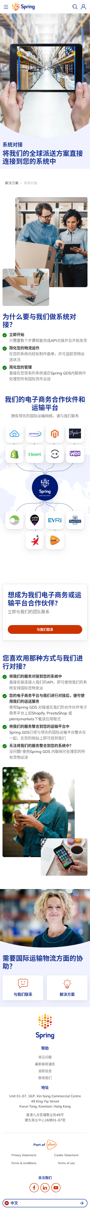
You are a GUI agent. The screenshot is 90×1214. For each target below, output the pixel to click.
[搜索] (75, 6)
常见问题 (45, 1057)
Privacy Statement (24, 1155)
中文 (14, 1203)
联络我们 (45, 1078)
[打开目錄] (6, 6)
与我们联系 (45, 629)
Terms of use (66, 1163)
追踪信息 (45, 1071)
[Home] (23, 7)
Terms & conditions (23, 1163)
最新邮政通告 (45, 1064)
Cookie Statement (66, 1155)
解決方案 (11, 183)
